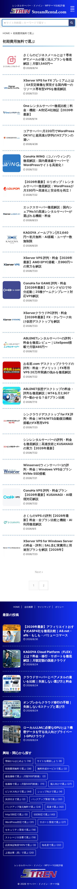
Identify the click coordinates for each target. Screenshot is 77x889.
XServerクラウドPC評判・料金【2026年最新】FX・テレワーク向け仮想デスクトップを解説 (47, 317)
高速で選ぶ (55, 806)
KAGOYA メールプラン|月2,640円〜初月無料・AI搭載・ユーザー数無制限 (47, 237)
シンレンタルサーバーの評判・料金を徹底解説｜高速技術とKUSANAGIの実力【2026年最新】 (48, 444)
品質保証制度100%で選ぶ (20, 845)
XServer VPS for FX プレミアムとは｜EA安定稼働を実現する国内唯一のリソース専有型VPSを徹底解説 (48, 85)
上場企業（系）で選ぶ (19, 852)
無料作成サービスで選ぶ (52, 768)
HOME (16, 607)
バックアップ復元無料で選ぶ (23, 806)
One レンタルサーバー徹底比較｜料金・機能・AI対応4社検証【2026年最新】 (48, 110)
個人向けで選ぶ (61, 783)
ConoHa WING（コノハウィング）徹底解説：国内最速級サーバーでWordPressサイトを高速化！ (47, 161)
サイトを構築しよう (49, 761)
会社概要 (28, 607)
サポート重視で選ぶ (53, 822)
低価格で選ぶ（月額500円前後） (24, 783)
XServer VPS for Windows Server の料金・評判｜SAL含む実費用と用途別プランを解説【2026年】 (48, 545)
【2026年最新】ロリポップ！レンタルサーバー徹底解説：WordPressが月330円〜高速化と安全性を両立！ (48, 186)
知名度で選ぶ (51, 845)
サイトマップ (44, 607)
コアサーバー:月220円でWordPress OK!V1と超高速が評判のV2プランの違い (48, 135)
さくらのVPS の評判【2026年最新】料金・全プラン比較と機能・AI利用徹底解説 (47, 520)
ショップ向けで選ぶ (49, 791)
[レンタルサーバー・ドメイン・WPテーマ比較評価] (38, 11)
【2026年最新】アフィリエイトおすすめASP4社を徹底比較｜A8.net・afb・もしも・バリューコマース (48, 631)
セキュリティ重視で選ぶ (20, 829)
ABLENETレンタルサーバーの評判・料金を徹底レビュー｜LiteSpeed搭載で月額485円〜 (48, 343)
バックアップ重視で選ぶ (46, 799)
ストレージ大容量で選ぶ (20, 837)
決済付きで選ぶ (15, 799)
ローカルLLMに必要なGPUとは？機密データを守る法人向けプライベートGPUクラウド (48, 732)
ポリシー (59, 607)
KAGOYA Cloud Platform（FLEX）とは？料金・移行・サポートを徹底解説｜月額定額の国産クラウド (48, 656)
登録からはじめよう (18, 761)
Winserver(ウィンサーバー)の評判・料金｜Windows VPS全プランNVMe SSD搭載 (47, 469)
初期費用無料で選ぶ (18, 768)
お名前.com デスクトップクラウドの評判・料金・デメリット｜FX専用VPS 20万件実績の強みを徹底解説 (48, 368)
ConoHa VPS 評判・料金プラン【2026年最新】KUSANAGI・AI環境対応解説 (47, 495)
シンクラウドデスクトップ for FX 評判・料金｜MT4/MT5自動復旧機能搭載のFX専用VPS (48, 419)
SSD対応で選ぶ (44, 814)
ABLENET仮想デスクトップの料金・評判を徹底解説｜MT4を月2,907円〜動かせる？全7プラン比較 (48, 393)
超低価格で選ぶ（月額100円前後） (25, 776)
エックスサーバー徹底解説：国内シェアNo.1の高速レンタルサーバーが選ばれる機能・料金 (47, 211)
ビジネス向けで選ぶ (18, 791)
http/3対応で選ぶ (16, 814)
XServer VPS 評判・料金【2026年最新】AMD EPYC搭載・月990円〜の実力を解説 (48, 262)
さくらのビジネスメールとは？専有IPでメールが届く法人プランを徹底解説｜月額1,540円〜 (47, 59)
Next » (39, 572)
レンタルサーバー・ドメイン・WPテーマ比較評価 (38, 865)
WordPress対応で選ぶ (19, 822)
